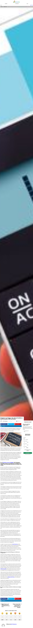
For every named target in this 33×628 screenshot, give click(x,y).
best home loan (15, 544)
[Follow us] (30, 5)
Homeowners (2, 428)
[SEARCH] (32, 5)
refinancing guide (3, 568)
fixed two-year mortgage (8, 462)
